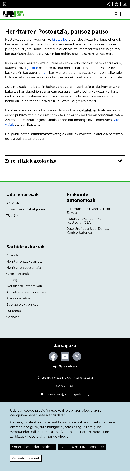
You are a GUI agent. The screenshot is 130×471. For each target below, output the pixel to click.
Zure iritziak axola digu (31, 161)
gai (45, 72)
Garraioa (13, 317)
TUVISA (12, 215)
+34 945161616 (65, 386)
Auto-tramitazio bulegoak (26, 292)
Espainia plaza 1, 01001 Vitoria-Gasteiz (67, 377)
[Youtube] (65, 356)
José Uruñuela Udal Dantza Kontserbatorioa (88, 230)
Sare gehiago (68, 366)
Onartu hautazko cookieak (33, 447)
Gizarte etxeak (17, 274)
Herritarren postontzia (23, 267)
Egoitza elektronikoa (22, 304)
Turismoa (13, 311)
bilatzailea (60, 39)
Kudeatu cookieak (26, 458)
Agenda (12, 255)
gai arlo (32, 68)
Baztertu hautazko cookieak (82, 447)
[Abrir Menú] (124, 14)
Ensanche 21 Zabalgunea (25, 209)
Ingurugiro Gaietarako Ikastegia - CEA (84, 220)
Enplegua (13, 280)
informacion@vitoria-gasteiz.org (67, 394)
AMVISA (12, 203)
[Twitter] (76, 356)
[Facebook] (53, 356)
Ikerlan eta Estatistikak (24, 286)
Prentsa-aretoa (18, 298)
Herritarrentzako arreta (24, 261)
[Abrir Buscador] (118, 14)
